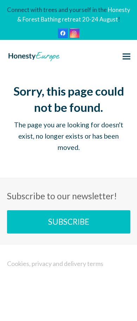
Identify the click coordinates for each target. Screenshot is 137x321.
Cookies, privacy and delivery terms (55, 263)
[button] (126, 56)
